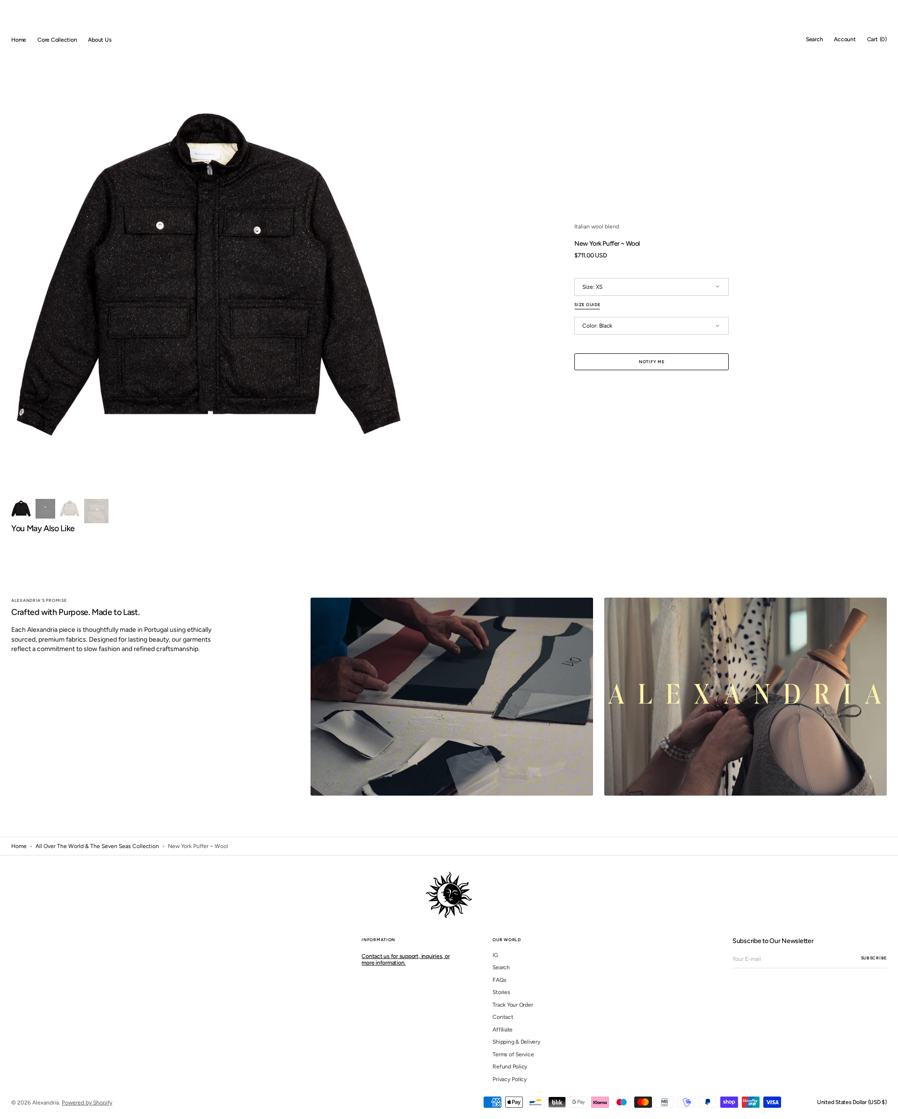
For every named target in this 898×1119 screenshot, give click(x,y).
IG (495, 955)
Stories (501, 992)
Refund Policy (510, 1066)
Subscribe (874, 957)
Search (501, 967)
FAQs (499, 980)
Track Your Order (512, 1005)
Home (19, 846)
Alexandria (45, 1102)
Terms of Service (513, 1054)
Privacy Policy (509, 1079)
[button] (814, 39)
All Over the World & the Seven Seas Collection (97, 846)
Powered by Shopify (87, 1102)
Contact (502, 1017)
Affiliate (502, 1029)
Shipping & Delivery (516, 1042)
